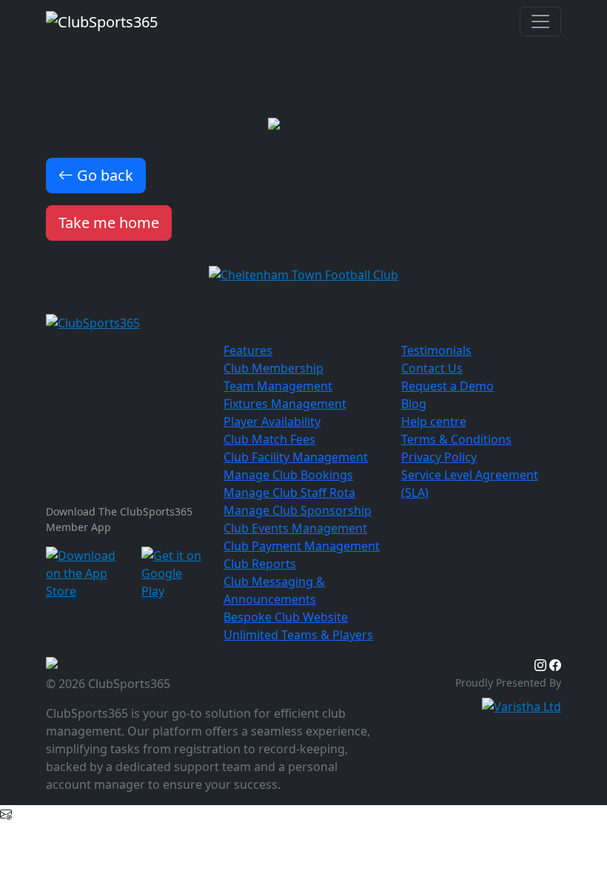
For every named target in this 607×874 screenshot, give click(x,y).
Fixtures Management (285, 404)
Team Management (278, 386)
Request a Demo (447, 386)
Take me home (108, 223)
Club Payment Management (302, 546)
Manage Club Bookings (288, 475)
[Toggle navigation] (540, 21)
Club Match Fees (269, 439)
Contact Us (432, 368)
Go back (103, 175)
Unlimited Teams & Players (298, 635)
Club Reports (260, 564)
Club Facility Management (296, 457)
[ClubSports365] (126, 323)
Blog (413, 404)
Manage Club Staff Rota (289, 492)
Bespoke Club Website (286, 617)
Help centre (433, 421)
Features (248, 350)
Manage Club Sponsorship (298, 510)
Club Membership (273, 368)
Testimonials (436, 350)
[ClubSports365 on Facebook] (555, 665)
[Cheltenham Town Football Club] (303, 273)
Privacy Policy (439, 457)
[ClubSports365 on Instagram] (540, 665)
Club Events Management (295, 528)
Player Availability (272, 421)
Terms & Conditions (456, 439)
